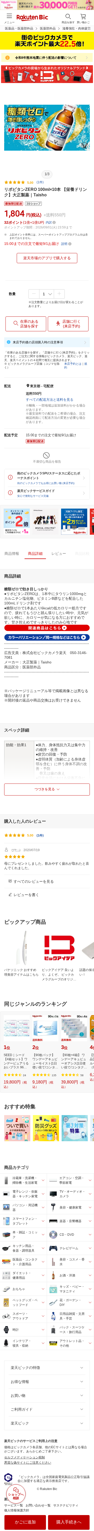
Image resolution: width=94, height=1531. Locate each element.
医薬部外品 (48, 28)
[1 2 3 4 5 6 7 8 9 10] (46, 294)
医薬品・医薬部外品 (19, 28)
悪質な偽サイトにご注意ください (27, 1462)
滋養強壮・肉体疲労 (76, 28)
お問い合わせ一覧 (38, 1505)
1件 (40, 835)
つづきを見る (44, 789)
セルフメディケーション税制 (24, 1457)
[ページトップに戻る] (86, 1514)
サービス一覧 (13, 1505)
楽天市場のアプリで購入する (47, 258)
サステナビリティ (65, 1505)
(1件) (40, 182)
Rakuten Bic (32, 18)
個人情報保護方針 (16, 1510)
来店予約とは (72, 363)
